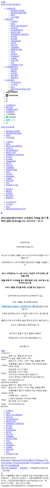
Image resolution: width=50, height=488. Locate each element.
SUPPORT (10, 80)
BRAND (9, 19)
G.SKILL (14, 21)
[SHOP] (12, 93)
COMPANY (11, 8)
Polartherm (15, 56)
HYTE (13, 43)
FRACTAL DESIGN (19, 26)
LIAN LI (14, 28)
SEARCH (16, 4)
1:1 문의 (14, 85)
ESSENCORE (16, 49)
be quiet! (14, 39)
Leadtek (14, 58)
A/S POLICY (16, 82)
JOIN (3, 4)
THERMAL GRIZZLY (20, 34)
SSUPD (14, 37)
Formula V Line (17, 65)
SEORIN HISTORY (19, 13)
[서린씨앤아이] (2, 2)
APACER (14, 60)
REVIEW (14, 75)
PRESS (14, 71)
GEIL (13, 24)
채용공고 (14, 78)
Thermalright (16, 41)
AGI (12, 62)
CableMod (15, 47)
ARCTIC (14, 45)
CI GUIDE (15, 17)
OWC (13, 52)
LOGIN (9, 4)
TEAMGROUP (17, 30)
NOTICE (14, 69)
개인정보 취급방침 (9, 468)
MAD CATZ (16, 32)
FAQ (13, 87)
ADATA (14, 54)
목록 (3, 351)
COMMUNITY (12, 67)
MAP (13, 15)
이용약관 (24, 468)
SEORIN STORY (18, 11)
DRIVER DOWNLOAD (20, 89)
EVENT (14, 73)
